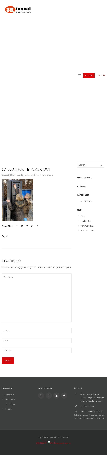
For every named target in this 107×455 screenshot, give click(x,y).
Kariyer (12, 404)
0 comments (39, 175)
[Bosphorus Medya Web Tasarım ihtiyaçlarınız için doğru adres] (59, 443)
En (99, 75)
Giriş (83, 216)
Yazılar (86, 221)
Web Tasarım (41, 443)
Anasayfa (9, 394)
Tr (104, 75)
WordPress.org (87, 230)
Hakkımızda (10, 399)
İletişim (89, 75)
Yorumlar (87, 225)
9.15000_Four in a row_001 (26, 169)
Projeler (8, 409)
